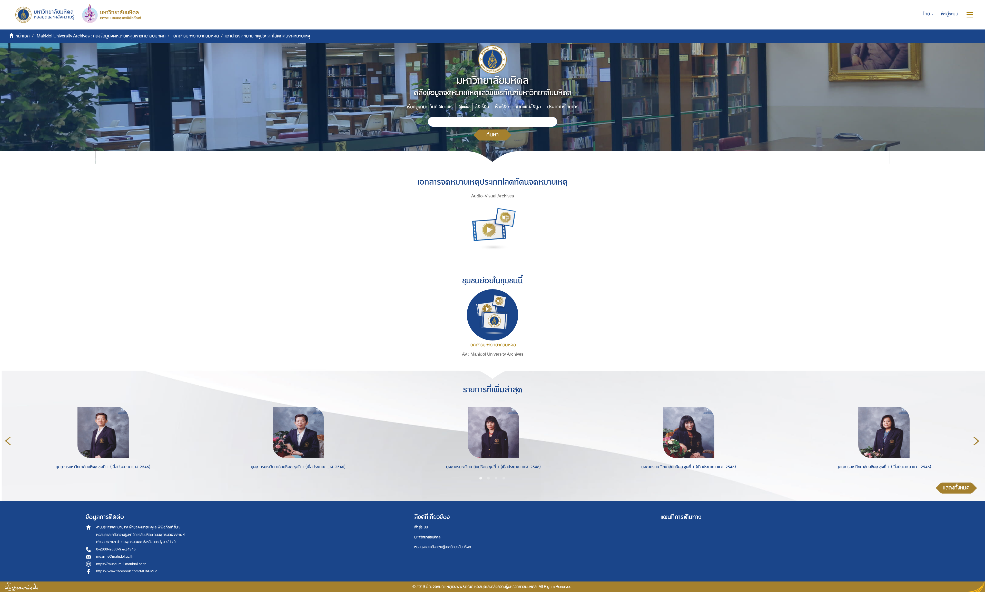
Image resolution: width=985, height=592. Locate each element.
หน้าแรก (22, 36)
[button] (928, 14)
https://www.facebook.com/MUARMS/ (126, 571)
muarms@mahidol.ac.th (114, 556)
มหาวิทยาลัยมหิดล (427, 537)
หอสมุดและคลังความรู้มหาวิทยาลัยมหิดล (442, 547)
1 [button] (480, 478)
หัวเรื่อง (502, 107)
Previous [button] (8, 441)
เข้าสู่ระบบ (421, 527)
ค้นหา (492, 134)
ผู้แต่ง (464, 107)
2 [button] (488, 478)
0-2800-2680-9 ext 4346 (116, 549)
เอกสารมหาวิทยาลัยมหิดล (195, 36)
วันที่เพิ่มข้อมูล (528, 107)
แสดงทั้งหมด (956, 488)
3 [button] (496, 478)
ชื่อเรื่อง (482, 107)
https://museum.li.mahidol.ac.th (121, 564)
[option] (101, 440)
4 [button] (503, 478)
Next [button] (976, 441)
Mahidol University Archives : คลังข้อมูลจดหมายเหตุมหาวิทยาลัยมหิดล (101, 36)
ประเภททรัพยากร (562, 107)
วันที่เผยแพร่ (441, 107)
